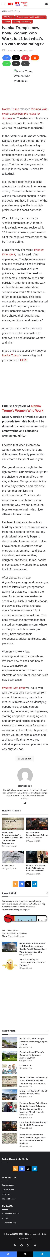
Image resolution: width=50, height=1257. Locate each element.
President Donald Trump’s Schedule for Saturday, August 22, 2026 (31, 1055)
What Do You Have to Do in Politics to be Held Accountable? (36, 868)
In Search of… (26, 1065)
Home (6, 11)
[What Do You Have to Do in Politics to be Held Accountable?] (37, 857)
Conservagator (8, 1185)
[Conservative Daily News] (18, 4)
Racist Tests (8, 865)
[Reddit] (35, 57)
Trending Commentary (22, 22)
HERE (24, 360)
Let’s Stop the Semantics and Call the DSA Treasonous (37, 835)
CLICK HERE (33, 904)
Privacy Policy (10, 1223)
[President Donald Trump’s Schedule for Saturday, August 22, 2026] (9, 1056)
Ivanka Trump (10, 109)
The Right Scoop (9, 1199)
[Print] (25, 63)
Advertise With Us (12, 1214)
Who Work (8, 254)
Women (39, 249)
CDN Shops (15, 11)
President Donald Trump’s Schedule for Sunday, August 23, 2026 (33, 1042)
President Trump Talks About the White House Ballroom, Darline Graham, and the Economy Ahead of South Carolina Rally (33, 1109)
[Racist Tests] (13, 857)
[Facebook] (6, 57)
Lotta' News (6, 1194)
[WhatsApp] (6, 63)
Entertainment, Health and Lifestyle (31, 17)
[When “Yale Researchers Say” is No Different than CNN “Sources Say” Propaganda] (13, 824)
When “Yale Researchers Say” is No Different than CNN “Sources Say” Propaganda (12, 837)
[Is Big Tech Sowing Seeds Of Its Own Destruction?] (9, 1094)
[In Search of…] (9, 1069)
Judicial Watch (8, 1190)
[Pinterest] (25, 57)
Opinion (7, 22)
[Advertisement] (25, 1000)
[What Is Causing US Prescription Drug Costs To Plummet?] (9, 964)
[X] (16, 57)
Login (7, 1218)
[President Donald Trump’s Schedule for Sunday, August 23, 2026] (9, 1042)
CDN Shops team (14, 790)
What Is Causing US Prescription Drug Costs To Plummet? (32, 962)
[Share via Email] (16, 63)
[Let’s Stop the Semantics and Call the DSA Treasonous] (37, 824)
